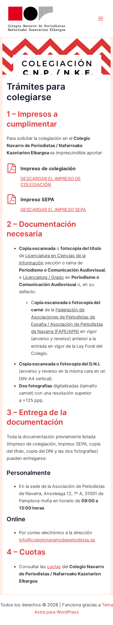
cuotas (54, 566)
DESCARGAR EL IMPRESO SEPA (53, 209)
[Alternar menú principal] (100, 19)
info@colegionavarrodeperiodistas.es (57, 540)
